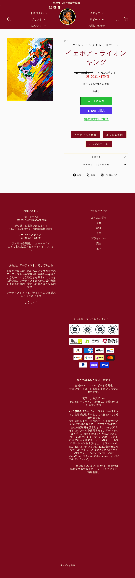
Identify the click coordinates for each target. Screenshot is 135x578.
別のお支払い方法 (96, 119)
